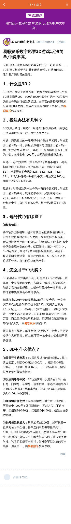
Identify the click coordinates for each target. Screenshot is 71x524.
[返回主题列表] (4, 4)
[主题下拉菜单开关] (67, 4)
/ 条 (34, 4)
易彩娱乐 (29, 323)
